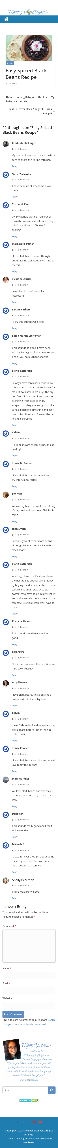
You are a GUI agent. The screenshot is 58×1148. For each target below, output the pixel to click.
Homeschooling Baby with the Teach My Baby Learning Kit (30, 99)
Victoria (15, 83)
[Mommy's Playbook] (6, 19)
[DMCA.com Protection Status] (29, 1100)
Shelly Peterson (23, 880)
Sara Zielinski (21, 174)
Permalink (24, 149)
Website (7, 998)
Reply (15, 166)
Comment (9, 926)
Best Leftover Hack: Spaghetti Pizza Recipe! (30, 111)
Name (6, 968)
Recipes (10, 63)
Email (6, 983)
